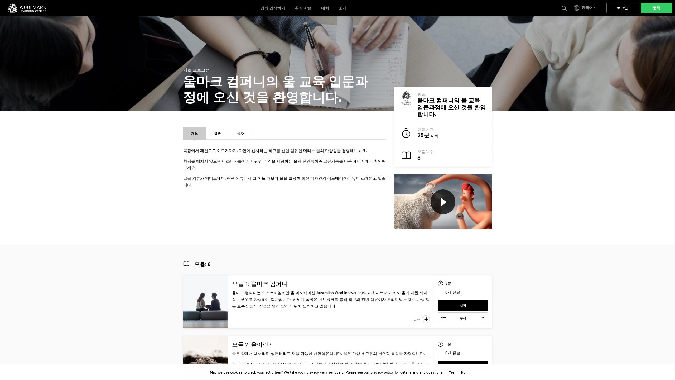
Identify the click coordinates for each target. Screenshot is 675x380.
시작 (463, 305)
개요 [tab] (194, 133)
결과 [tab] (217, 133)
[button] (586, 8)
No (463, 372)
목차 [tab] (240, 133)
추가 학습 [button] (303, 8)
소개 (342, 8)
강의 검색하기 (273, 8)
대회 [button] (325, 8)
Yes (452, 372)
